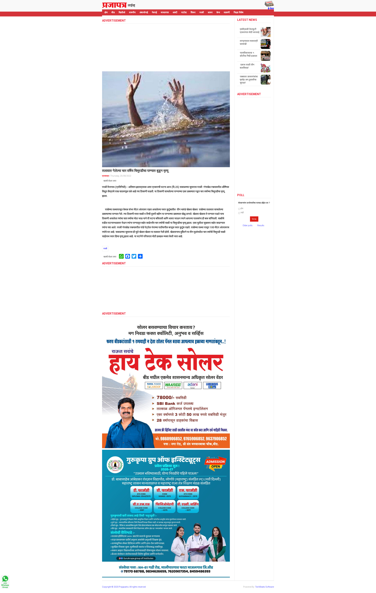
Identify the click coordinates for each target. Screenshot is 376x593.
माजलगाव (165, 12)
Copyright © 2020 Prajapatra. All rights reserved (124, 587)
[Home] (118, 4)
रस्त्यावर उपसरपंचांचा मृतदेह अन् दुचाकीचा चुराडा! (249, 79)
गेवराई (154, 12)
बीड (113, 12)
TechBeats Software (264, 587)
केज (218, 12)
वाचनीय (132, 12)
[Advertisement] (166, 47)
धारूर (210, 12)
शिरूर (193, 12)
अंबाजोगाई (144, 12)
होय (242, 208)
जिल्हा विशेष (238, 12)
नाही (242, 212)
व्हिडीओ (122, 12)
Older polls (247, 225)
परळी (201, 12)
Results (260, 225)
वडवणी (227, 12)
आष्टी (175, 12)
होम (106, 12)
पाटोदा (184, 12)
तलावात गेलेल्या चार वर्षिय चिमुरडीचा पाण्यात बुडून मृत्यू (135, 171)
